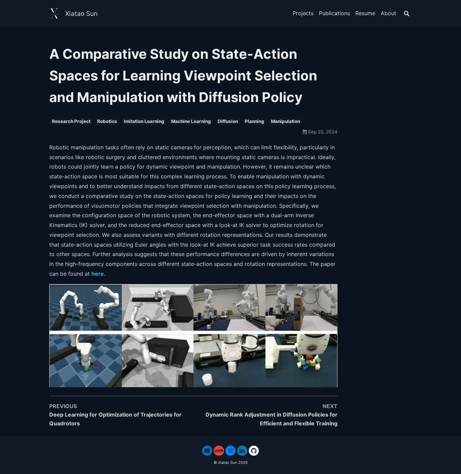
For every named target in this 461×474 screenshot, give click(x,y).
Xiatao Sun (81, 13)
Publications (334, 13)
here (97, 273)
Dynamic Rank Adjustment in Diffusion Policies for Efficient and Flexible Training (271, 419)
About (388, 13)
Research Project (71, 121)
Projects (303, 13)
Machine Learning (191, 121)
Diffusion (228, 121)
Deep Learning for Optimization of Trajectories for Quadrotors (115, 419)
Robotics (107, 121)
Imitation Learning (144, 121)
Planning (254, 121)
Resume (365, 13)
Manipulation (285, 121)
